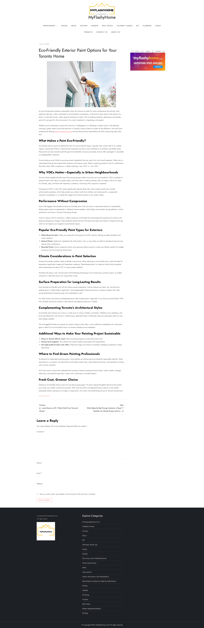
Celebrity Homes (124, 26)
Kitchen (83, 26)
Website (39, 483)
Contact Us (102, 32)
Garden (94, 26)
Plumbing (147, 26)
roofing (85, 613)
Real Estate (107, 26)
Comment (41, 431)
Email (39, 473)
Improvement (49, 26)
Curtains (85, 531)
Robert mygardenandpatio (91, 608)
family (158, 26)
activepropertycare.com (91, 522)
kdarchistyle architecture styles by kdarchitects (99, 581)
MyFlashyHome (102, 17)
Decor (64, 26)
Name (39, 463)
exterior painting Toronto (63, 131)
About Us (115, 32)
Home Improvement (89, 563)
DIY (137, 26)
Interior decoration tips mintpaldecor (95, 576)
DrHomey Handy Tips (89, 544)
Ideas (73, 26)
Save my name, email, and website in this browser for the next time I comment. (68, 494)
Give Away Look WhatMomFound (94, 558)
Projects (88, 32)
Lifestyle (85, 590)
